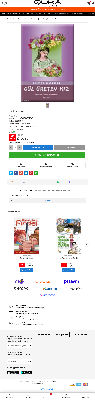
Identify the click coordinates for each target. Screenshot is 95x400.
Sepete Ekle (39, 147)
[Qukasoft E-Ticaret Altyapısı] (47, 389)
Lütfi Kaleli (47, 200)
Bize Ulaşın (80, 334)
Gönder (28, 346)
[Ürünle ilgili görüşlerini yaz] (36, 182)
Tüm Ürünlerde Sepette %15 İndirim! (34, 13)
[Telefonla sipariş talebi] (71, 182)
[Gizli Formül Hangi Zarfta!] (68, 236)
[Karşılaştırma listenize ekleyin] (47, 182)
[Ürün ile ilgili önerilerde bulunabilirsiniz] (82, 182)
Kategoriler (61, 334)
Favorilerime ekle (17, 160)
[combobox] (9, 361)
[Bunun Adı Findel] (26, 236)
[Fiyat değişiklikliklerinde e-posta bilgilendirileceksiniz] (59, 182)
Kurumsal (43, 334)
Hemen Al (71, 147)
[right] (87, 245)
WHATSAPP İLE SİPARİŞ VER (48, 155)
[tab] (26, 190)
